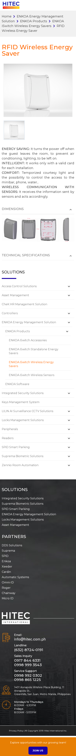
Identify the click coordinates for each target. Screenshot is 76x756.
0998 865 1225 (27, 679)
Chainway (8, 593)
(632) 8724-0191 (28, 650)
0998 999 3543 (28, 665)
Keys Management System (20, 402)
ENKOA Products (33, 21)
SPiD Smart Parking (16, 447)
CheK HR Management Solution (24, 304)
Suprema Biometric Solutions (22, 456)
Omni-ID (8, 582)
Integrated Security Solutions (22, 393)
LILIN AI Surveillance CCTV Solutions (27, 411)
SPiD (5, 556)
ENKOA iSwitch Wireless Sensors (31, 375)
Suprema (8, 550)
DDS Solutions (12, 545)
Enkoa (6, 561)
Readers (7, 438)
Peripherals (10, 429)
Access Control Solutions (19, 286)
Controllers (10, 313)
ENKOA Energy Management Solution (29, 322)
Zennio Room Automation (20, 465)
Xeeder (7, 566)
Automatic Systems (15, 577)
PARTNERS (14, 536)
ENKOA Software (17, 384)
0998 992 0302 (28, 675)
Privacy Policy (16, 730)
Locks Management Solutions (23, 420)
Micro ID (7, 598)
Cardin (6, 572)
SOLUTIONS (15, 489)
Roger (6, 587)
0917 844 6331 (27, 660)
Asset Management (15, 295)
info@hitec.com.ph (30, 639)
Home (6, 16)
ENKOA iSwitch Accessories (28, 340)
